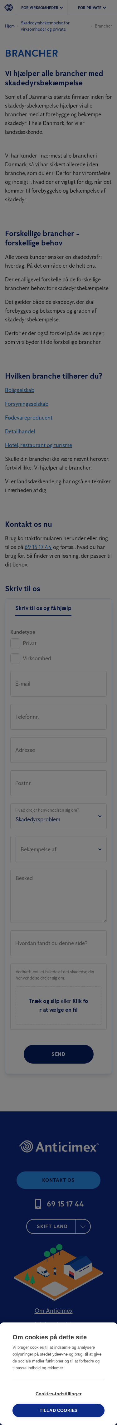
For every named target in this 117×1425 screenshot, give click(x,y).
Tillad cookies (59, 1410)
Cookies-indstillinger (58, 1394)
